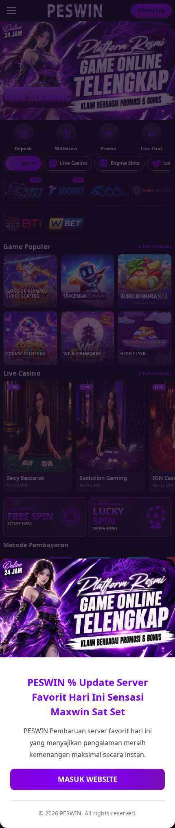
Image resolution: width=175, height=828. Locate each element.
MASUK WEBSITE (87, 779)
